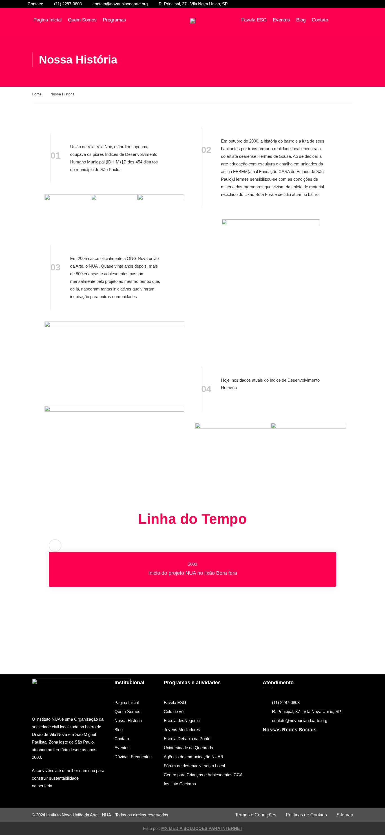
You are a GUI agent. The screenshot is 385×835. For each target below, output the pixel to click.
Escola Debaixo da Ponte (187, 738)
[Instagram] (286, 758)
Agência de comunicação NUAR (194, 756)
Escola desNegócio (182, 720)
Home (36, 94)
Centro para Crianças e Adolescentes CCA (203, 774)
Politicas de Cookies (306, 814)
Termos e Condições (255, 814)
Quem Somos (82, 20)
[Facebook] (270, 758)
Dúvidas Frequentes (133, 756)
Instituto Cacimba (180, 783)
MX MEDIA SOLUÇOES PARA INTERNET (201, 828)
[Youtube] (303, 758)
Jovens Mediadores (182, 729)
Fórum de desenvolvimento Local (194, 765)
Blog (301, 20)
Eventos (281, 20)
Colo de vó (173, 711)
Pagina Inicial (48, 20)
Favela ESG (254, 20)
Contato (320, 20)
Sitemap (345, 814)
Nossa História (128, 720)
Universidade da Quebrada (188, 747)
